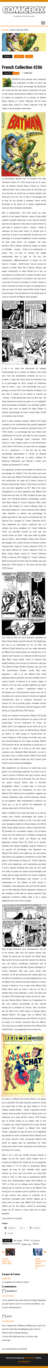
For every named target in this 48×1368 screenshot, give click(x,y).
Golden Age (26, 1244)
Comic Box (28, 73)
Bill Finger (18, 1240)
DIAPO (29, 56)
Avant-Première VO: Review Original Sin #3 (40, 1263)
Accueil (5, 30)
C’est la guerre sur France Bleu (7, 1261)
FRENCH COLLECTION (11, 1244)
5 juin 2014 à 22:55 (8, 1321)
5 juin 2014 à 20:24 (8, 1296)
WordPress (29, 1358)
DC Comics (35, 1240)
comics (26, 1240)
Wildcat (36, 1244)
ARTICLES (19, 56)
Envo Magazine (24, 1361)
